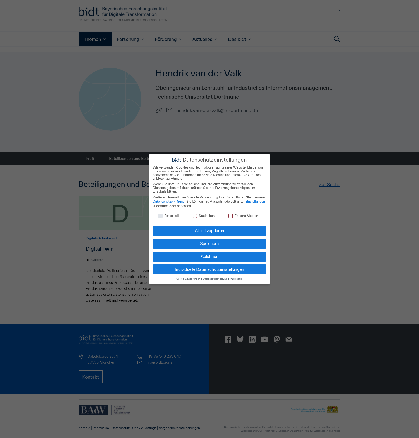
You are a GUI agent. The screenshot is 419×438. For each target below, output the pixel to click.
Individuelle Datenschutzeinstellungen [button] (209, 269)
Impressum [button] (236, 278)
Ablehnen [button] (209, 256)
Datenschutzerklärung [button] (215, 278)
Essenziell (171, 215)
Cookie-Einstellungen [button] (188, 278)
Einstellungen (255, 201)
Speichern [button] (209, 243)
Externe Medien (246, 215)
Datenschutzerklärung (169, 201)
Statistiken (207, 215)
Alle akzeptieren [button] (209, 230)
